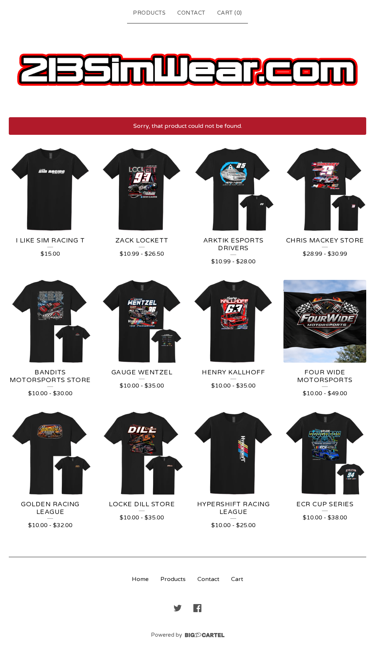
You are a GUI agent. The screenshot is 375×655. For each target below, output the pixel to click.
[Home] (187, 68)
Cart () (229, 13)
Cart (237, 579)
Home (140, 579)
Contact (191, 13)
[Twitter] (178, 608)
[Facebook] (197, 608)
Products (149, 13)
